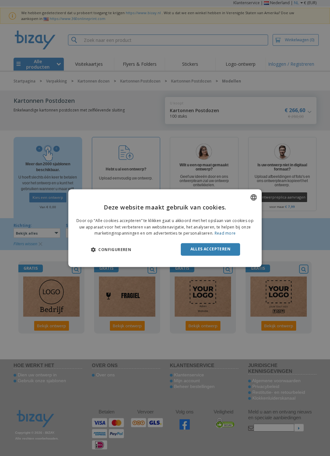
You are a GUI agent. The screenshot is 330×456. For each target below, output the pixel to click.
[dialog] (165, 228)
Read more (225, 233)
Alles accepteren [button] (210, 249)
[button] (111, 250)
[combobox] (253, 197)
